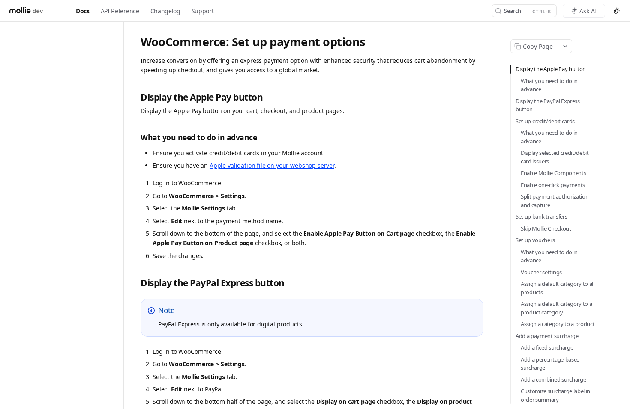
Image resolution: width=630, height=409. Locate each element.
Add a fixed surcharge (547, 347)
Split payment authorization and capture (554, 201)
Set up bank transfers (541, 216)
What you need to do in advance (549, 85)
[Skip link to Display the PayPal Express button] (135, 283)
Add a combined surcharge (553, 379)
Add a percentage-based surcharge (550, 364)
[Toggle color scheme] (617, 11)
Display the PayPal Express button (548, 105)
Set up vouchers (535, 240)
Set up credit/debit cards (545, 121)
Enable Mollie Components (553, 173)
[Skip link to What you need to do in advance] (135, 137)
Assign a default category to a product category (556, 308)
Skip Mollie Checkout (546, 228)
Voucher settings (541, 272)
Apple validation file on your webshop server (272, 165)
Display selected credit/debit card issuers (555, 157)
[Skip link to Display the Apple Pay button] (135, 98)
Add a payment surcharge (547, 336)
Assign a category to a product (557, 324)
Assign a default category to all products (557, 288)
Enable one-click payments (553, 185)
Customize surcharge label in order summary (555, 395)
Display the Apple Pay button (551, 69)
